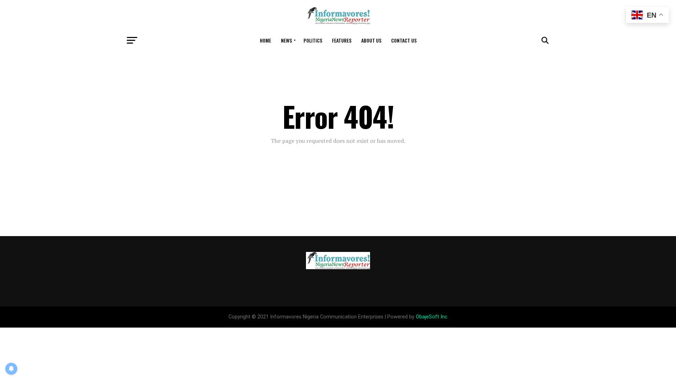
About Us (371, 40)
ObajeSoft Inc (431, 317)
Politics (312, 40)
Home (265, 40)
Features (341, 40)
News (286, 40)
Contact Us (404, 40)
